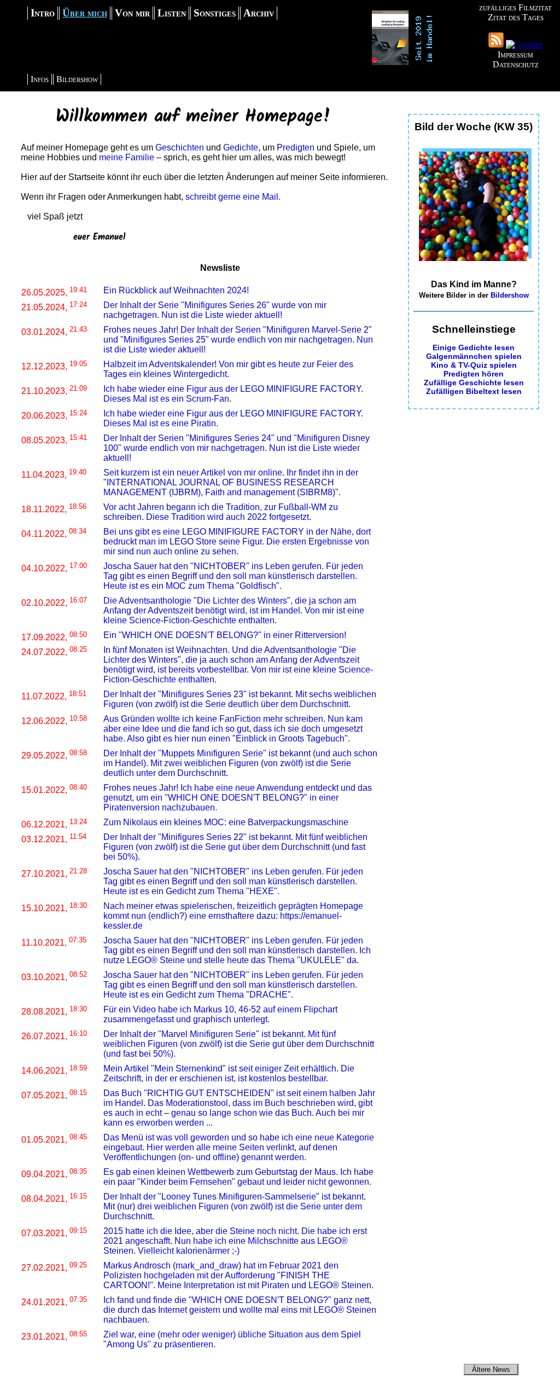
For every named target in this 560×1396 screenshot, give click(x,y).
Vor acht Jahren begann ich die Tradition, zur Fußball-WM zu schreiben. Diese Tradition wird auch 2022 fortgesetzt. (220, 512)
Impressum (515, 54)
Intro (43, 13)
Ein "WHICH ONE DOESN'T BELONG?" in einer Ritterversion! (224, 635)
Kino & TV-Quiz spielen (474, 365)
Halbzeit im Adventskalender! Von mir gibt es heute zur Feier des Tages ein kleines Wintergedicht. (228, 369)
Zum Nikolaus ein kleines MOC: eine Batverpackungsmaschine (225, 822)
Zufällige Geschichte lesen (474, 382)
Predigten (295, 147)
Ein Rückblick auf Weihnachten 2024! (176, 290)
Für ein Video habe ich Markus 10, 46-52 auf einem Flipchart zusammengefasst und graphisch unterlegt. (220, 1014)
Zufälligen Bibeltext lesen (474, 391)
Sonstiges (215, 13)
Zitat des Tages (516, 17)
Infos (40, 79)
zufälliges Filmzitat (515, 7)
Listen (172, 13)
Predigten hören (474, 373)
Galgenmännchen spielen (474, 356)
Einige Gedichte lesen (474, 347)
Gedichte (240, 147)
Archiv (258, 13)
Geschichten (179, 147)
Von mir (132, 13)
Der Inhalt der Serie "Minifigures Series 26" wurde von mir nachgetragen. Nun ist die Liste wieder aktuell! (214, 310)
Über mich (84, 13)
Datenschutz (516, 64)
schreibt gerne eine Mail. (233, 196)
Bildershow (77, 79)
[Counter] (524, 44)
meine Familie (126, 157)
